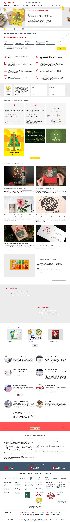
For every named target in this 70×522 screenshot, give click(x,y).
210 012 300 (9, 47)
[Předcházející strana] (13, 90)
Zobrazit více (35, 345)
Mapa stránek (6, 488)
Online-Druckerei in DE (29, 485)
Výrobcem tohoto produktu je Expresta (59, 280)
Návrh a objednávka (60, 48)
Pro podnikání (17, 5)
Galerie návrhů (56, 123)
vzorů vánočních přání (22, 449)
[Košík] (64, 2)
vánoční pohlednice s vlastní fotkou (50, 17)
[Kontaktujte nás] (62, 2)
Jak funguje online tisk (18, 485)
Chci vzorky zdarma (35, 428)
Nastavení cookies (39, 488)
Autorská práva (6, 489)
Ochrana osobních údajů (44, 520)
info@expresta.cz (23, 46)
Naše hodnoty (6, 492)
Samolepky (31, 341)
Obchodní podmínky (18, 489)
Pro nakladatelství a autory (54, 5)
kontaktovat (6, 192)
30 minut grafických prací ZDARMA (47, 68)
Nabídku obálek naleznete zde (18, 392)
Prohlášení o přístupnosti (40, 492)
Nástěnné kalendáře (53, 341)
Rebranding (6, 485)
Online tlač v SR (28, 488)
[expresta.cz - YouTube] (37, 508)
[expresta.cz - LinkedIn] (35, 508)
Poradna (16, 488)
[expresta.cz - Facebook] (29, 508)
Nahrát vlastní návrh (27, 446)
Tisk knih (33, 5)
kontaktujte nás (57, 220)
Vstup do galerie (34, 158)
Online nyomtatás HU (29, 489)
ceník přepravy (18, 412)
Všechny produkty (7, 5)
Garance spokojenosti (18, 493)
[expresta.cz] (9, 3)
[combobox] (35, 2)
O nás (5, 484)
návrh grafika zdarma (25, 457)
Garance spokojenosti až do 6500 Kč (15, 61)
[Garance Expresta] (50, 495)
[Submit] (43, 3)
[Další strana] (66, 90)
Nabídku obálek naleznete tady (50, 192)
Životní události (26, 5)
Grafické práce (17, 492)
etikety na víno (49, 22)
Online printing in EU (28, 484)
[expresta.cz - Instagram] (31, 508)
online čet (22, 47)
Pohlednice (10, 341)
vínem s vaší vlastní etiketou (27, 190)
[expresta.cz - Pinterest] (33, 508)
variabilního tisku (34, 20)
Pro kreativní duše (41, 5)
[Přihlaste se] (59, 2)
